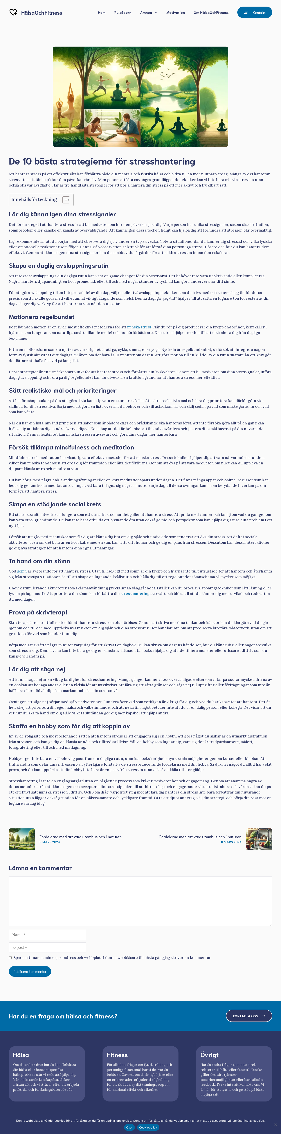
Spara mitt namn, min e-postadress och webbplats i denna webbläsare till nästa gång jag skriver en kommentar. (112, 957)
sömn (22, 571)
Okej (129, 1127)
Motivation (175, 12)
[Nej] (275, 1124)
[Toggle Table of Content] (64, 200)
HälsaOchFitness (41, 12)
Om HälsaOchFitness (211, 12)
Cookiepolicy (148, 1127)
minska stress (139, 327)
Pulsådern (122, 12)
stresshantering (135, 593)
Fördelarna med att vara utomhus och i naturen (81, 836)
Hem (102, 12)
